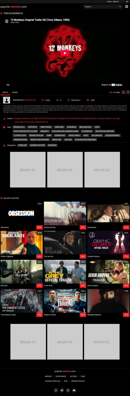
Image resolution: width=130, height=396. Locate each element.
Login (109, 2)
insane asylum (36, 135)
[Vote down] (127, 92)
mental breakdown (40, 140)
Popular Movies (30, 100)
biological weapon (105, 131)
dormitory (60, 135)
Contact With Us (52, 381)
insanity (44, 131)
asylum (68, 140)
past (86, 135)
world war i (74, 135)
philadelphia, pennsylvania (65, 131)
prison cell (19, 127)
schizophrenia (112, 135)
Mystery (52, 145)
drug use (57, 140)
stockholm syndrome (85, 140)
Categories (61, 376)
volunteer (97, 135)
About (5, 92)
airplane (59, 127)
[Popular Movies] (8, 100)
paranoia (71, 127)
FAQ (65, 381)
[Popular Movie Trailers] (13, 6)
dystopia (32, 127)
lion (97, 127)
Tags (83, 376)
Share (15, 92)
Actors (73, 376)
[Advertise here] (28, 187)
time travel (45, 127)
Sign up (116, 2)
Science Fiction (37, 145)
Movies (48, 376)
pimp (49, 135)
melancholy (85, 127)
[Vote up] (123, 92)
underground (20, 140)
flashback (87, 131)
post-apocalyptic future (25, 131)
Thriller (22, 145)
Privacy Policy (78, 381)
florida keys (20, 135)
